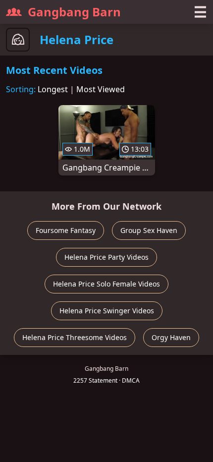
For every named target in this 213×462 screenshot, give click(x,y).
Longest (53, 89)
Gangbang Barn (74, 11)
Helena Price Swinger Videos (106, 310)
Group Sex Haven (148, 230)
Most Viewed (100, 89)
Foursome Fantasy (66, 230)
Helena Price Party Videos (106, 257)
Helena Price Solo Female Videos (106, 284)
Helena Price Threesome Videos (74, 337)
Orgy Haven (171, 337)
